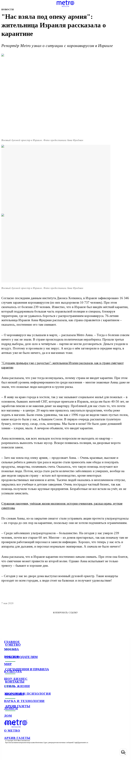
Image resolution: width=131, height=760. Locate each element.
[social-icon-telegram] (16, 752)
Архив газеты (17, 738)
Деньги (11, 708)
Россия (11, 656)
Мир (8, 664)
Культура (13, 671)
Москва (11, 649)
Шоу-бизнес (16, 679)
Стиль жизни (17, 686)
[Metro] (65, 3)
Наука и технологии (24, 701)
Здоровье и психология (27, 693)
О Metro (12, 730)
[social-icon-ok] (25, 752)
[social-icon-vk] (7, 752)
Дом (8, 715)
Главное (12, 642)
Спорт (10, 723)
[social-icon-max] (34, 752)
